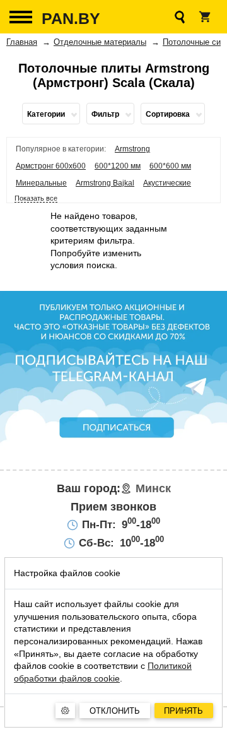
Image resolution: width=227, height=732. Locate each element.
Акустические (167, 183)
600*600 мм (170, 166)
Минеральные (41, 183)
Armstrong (132, 149)
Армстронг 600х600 (51, 166)
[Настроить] (65, 710)
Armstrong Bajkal (105, 183)
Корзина (205, 16)
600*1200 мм (118, 166)
